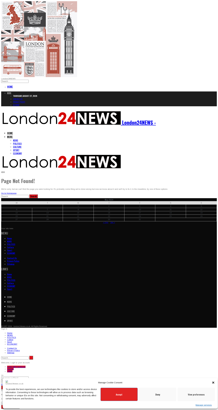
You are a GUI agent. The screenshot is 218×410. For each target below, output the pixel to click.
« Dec (105, 222)
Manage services (204, 405)
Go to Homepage (8, 193)
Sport (16, 150)
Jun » (112, 222)
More (9, 92)
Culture (17, 146)
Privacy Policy (19, 101)
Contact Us (18, 98)
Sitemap (16, 104)
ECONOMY (17, 153)
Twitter (9, 371)
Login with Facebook (16, 367)
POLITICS (17, 143)
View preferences (196, 394)
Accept (119, 394)
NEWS (15, 140)
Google (10, 369)
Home (10, 86)
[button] (213, 382)
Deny (157, 394)
